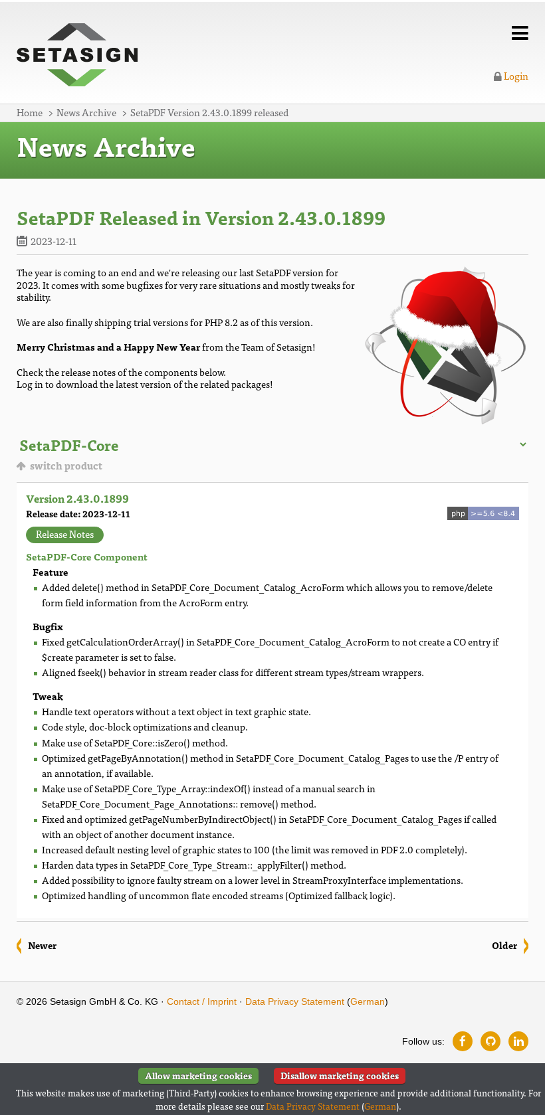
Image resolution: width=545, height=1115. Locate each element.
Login (515, 75)
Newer (42, 945)
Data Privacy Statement (294, 1001)
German (367, 1001)
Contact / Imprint (202, 1001)
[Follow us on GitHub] (490, 1041)
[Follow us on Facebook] (463, 1041)
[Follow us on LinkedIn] (518, 1041)
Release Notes (65, 534)
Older (504, 945)
